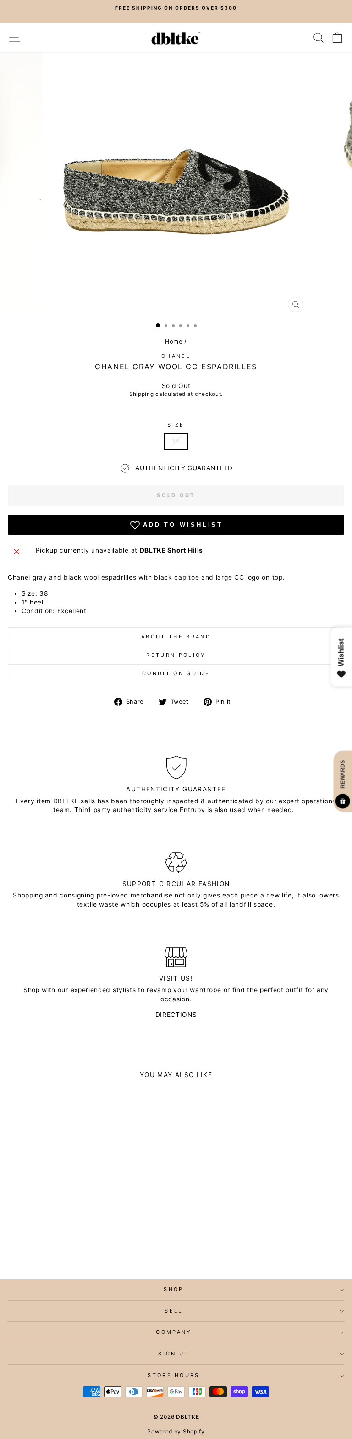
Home (173, 341)
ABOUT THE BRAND (176, 636)
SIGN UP (173, 1353)
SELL (173, 1311)
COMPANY (173, 1332)
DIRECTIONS (176, 1014)
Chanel (176, 356)
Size (175, 425)
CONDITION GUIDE (176, 673)
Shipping (141, 394)
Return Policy (175, 655)
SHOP (173, 1289)
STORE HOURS (173, 1375)
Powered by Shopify (175, 1431)
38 (175, 441)
